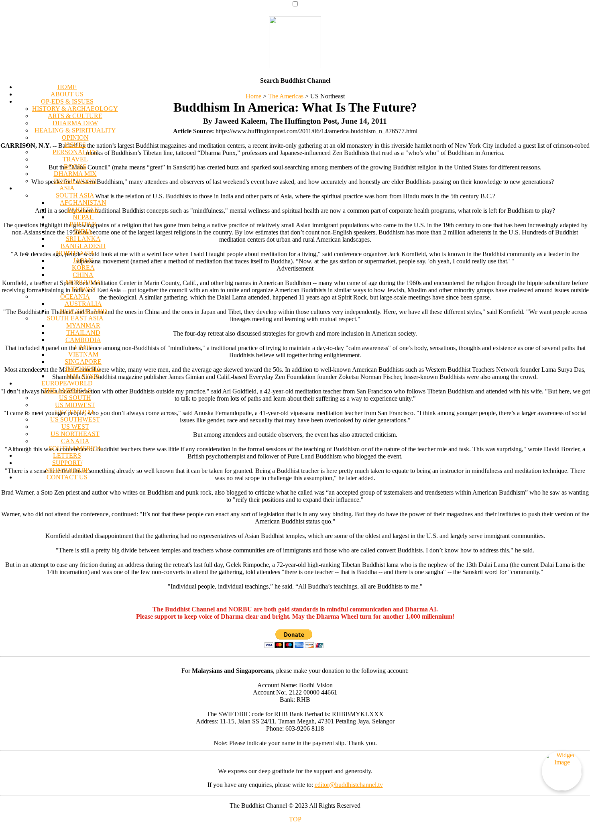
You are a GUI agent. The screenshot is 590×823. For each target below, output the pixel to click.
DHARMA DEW (75, 123)
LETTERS (67, 455)
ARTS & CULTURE (75, 115)
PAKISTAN (83, 209)
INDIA (83, 231)
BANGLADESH (83, 245)
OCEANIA (75, 296)
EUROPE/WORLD (67, 383)
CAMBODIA (83, 339)
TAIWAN (83, 289)
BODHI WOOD (75, 180)
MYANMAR (83, 325)
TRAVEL (75, 159)
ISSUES (75, 144)
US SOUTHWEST (75, 419)
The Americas (285, 96)
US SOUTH (75, 397)
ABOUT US (67, 94)
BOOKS (75, 166)
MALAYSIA (83, 376)
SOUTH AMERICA (75, 448)
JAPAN (83, 260)
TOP (295, 819)
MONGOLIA (83, 282)
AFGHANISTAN (83, 202)
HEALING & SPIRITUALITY (75, 130)
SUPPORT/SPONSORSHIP (67, 466)
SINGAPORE (83, 361)
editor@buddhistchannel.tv (349, 784)
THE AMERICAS (67, 390)
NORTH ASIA (75, 253)
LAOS (83, 347)
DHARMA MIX (75, 173)
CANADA (75, 441)
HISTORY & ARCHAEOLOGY (75, 108)
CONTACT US (67, 477)
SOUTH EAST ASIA (75, 318)
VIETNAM (83, 354)
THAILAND (83, 332)
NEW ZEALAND (83, 311)
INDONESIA (83, 368)
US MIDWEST (75, 404)
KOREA (83, 267)
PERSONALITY (75, 152)
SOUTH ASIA (75, 195)
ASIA (67, 188)
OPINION (75, 137)
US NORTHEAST (75, 433)
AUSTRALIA (83, 303)
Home (253, 96)
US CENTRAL (75, 412)
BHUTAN (83, 224)
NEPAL (83, 217)
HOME (67, 87)
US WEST (75, 426)
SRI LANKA (83, 238)
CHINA (83, 274)
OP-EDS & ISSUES (67, 101)
